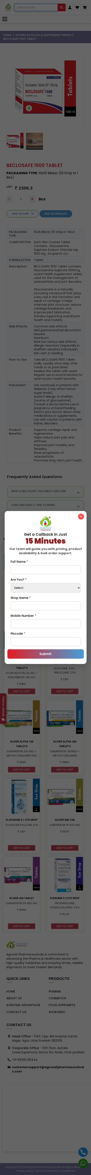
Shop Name (21, 598)
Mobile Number (23, 616)
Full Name (19, 562)
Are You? (18, 579)
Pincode (18, 633)
